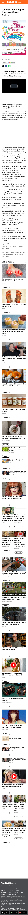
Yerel (22, 892)
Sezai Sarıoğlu (20, 168)
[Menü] (3, 2)
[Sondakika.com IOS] (5, 912)
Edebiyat (4, 108)
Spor (9, 892)
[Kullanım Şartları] (5, 906)
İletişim (12, 888)
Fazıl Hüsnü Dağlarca (9, 223)
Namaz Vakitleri (12, 894)
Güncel (11, 890)
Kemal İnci (21, 176)
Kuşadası (5, 104)
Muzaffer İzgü (12, 157)
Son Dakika (4, 890)
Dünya (17, 890)
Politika (3, 894)
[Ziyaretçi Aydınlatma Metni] (13, 909)
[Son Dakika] (14, 2)
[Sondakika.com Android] (14, 912)
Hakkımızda (3, 888)
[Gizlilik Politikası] (14, 906)
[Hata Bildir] (22, 909)
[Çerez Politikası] (10, 908)
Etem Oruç (13, 174)
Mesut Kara (5, 174)
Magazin (16, 892)
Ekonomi (3, 892)
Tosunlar (16, 161)
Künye (16, 888)
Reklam (8, 888)
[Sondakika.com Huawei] (23, 912)
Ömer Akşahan (6, 172)
